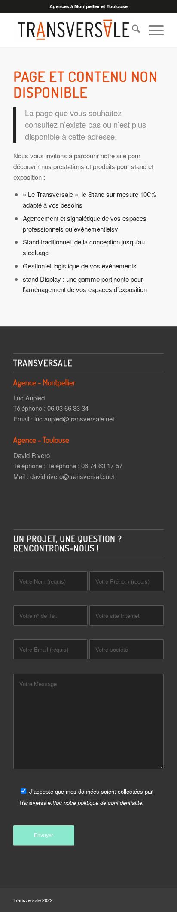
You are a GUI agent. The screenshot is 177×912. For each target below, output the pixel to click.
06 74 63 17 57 (101, 465)
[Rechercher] (131, 29)
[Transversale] (73, 29)
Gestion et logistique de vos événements (80, 265)
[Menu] (152, 29)
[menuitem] (131, 29)
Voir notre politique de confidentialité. (98, 802)
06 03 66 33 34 (67, 407)
